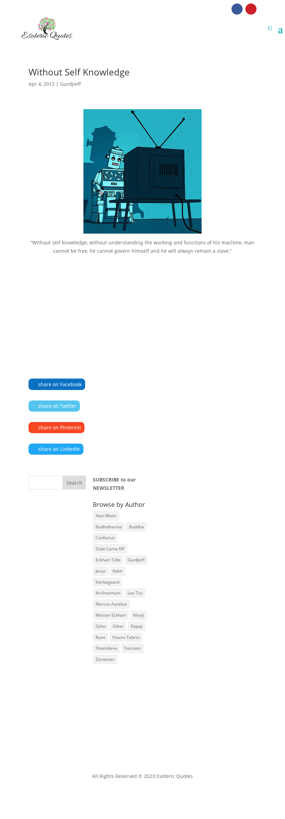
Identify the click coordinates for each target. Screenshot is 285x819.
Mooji (138, 615)
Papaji (136, 626)
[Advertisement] (142, 306)
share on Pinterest (59, 427)
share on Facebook (60, 384)
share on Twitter (57, 406)
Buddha (136, 527)
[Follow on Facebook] (237, 9)
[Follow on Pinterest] (250, 9)
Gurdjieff (70, 84)
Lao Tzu (135, 593)
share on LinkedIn (59, 449)
